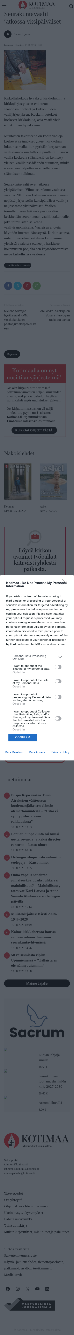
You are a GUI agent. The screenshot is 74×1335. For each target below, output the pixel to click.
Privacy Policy (60, 752)
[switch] (58, 667)
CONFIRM (22, 737)
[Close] (66, 583)
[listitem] (37, 657)
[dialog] (37, 667)
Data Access (37, 752)
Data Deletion (14, 752)
